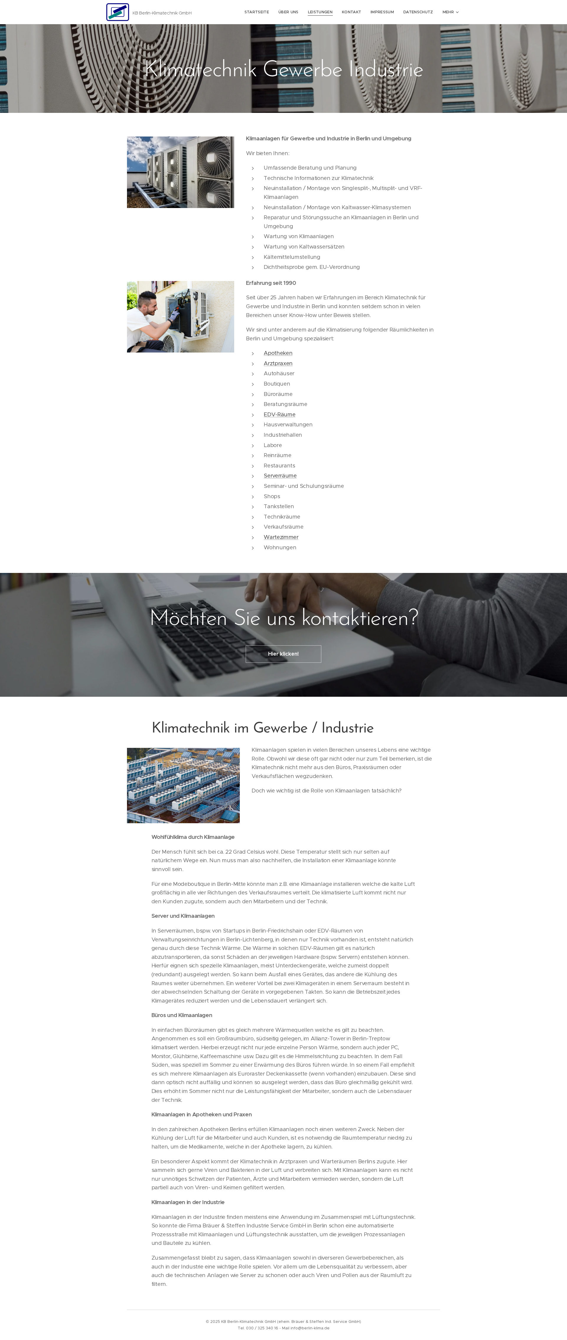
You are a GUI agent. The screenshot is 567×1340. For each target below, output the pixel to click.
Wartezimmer (281, 537)
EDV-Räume (279, 414)
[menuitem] (258, 12)
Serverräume (280, 475)
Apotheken (278, 353)
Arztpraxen (278, 363)
